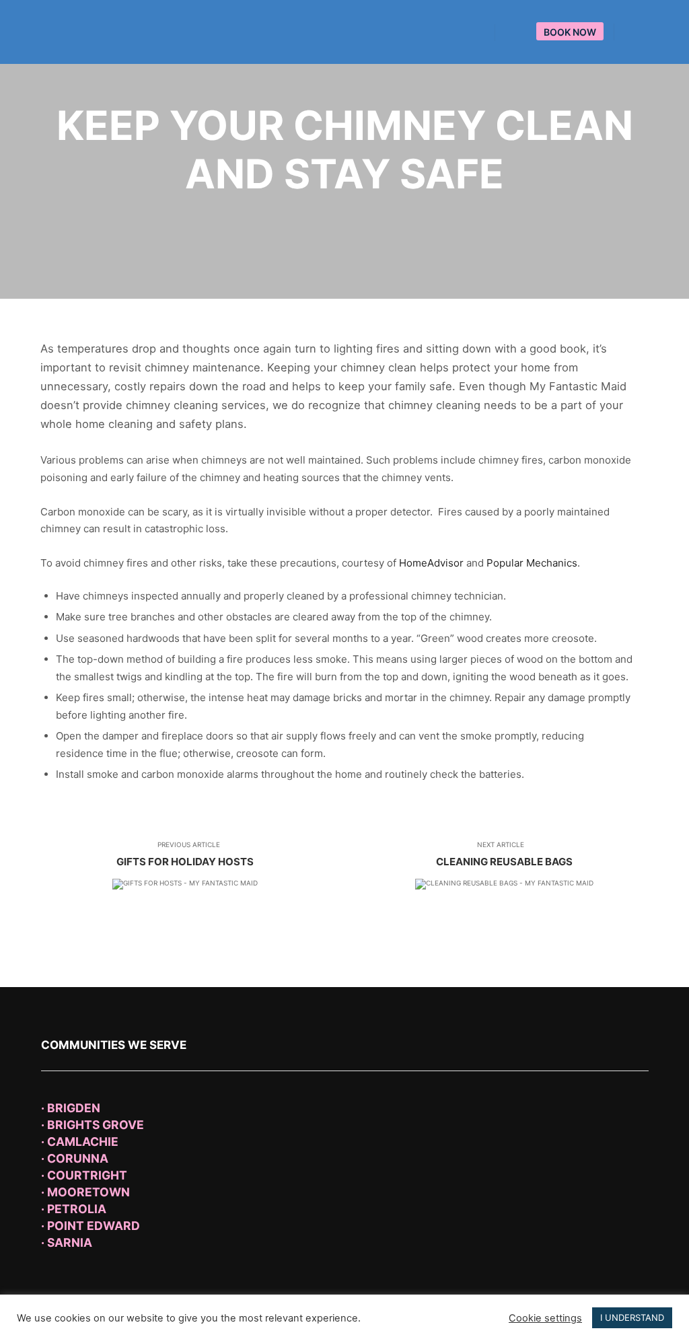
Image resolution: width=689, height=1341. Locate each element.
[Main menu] (517, 33)
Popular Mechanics (531, 562)
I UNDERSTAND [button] (632, 1317)
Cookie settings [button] (545, 1318)
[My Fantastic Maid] (94, 32)
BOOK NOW (570, 32)
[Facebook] (633, 32)
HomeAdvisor (431, 562)
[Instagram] (653, 32)
